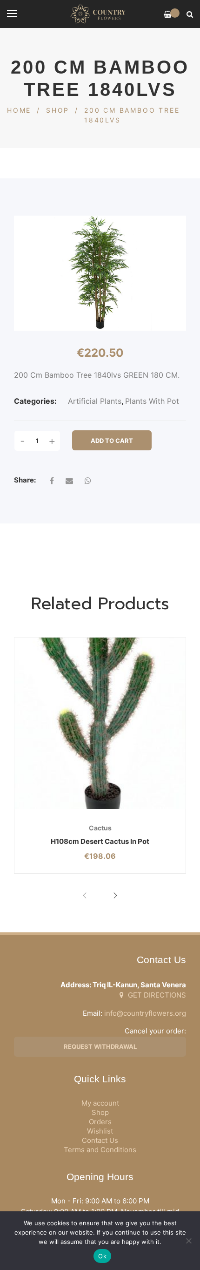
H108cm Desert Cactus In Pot (100, 841)
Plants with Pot (152, 401)
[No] (188, 1240)
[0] (168, 14)
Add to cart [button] (70, 809)
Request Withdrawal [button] (100, 1046)
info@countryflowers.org (145, 1013)
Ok (102, 1256)
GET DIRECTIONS (156, 995)
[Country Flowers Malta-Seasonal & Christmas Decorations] (100, 14)
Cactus (100, 828)
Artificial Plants (94, 401)
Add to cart (112, 440)
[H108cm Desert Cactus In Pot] (100, 723)
